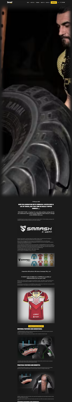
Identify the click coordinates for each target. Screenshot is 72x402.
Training (37, 2)
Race (28, 2)
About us (42, 2)
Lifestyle (32, 2)
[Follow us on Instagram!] (61, 2)
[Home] (9, 2)
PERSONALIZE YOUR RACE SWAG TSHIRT (36, 326)
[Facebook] (60, 2)
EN (58, 2)
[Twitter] (64, 2)
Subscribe (54, 2)
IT (58, 5)
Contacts (48, 2)
